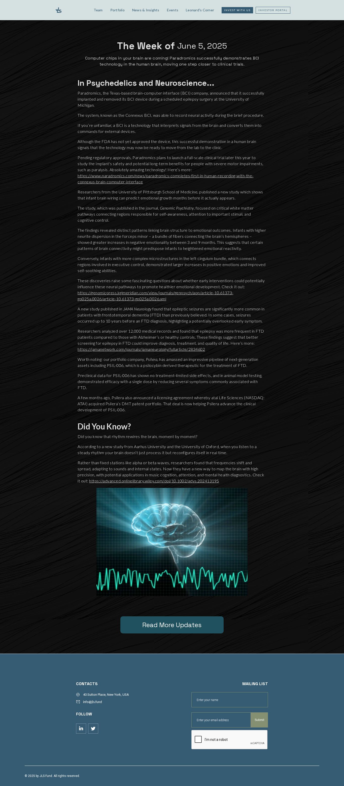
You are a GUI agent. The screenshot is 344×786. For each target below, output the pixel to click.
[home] (70, 10)
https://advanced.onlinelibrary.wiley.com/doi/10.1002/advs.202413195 (154, 480)
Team (98, 10)
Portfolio (117, 10)
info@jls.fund (92, 702)
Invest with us (237, 10)
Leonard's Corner (200, 10)
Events (173, 10)
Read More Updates (171, 625)
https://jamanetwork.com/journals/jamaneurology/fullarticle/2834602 (141, 349)
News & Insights (145, 10)
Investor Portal (273, 10)
